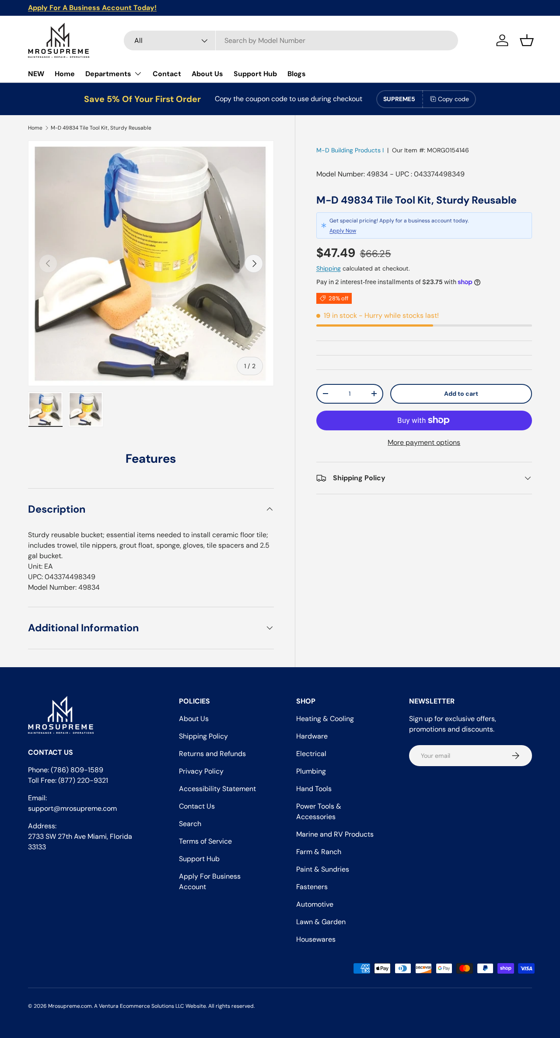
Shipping (328, 268)
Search (190, 823)
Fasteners (312, 886)
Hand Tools (314, 788)
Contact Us (197, 806)
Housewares (316, 939)
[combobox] (291, 40)
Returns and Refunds (212, 753)
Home (65, 73)
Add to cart (461, 394)
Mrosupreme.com (70, 1006)
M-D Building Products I (350, 150)
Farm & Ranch (318, 851)
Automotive (314, 904)
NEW (36, 73)
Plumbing (311, 771)
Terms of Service (205, 841)
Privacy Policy (201, 771)
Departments (108, 73)
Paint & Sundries (322, 869)
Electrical (311, 753)
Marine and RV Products (335, 834)
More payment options (424, 442)
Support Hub (255, 73)
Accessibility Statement (217, 788)
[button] (526, 40)
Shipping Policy (203, 736)
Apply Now (342, 230)
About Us (207, 73)
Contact (167, 73)
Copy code (453, 99)
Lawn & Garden (321, 921)
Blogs (296, 73)
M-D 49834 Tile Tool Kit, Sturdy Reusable (101, 127)
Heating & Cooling (325, 718)
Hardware (312, 736)
